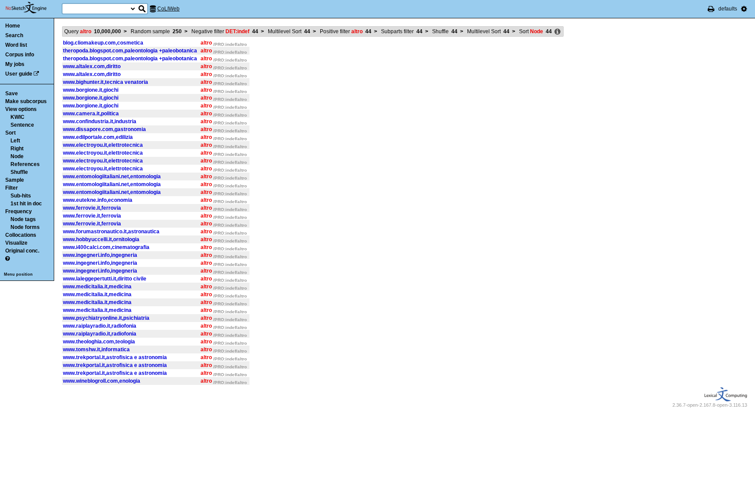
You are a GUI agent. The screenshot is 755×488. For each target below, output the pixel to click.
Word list (16, 45)
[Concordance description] (557, 32)
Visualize (16, 243)
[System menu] (744, 9)
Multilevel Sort (289, 31)
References (25, 164)
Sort (10, 133)
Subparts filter (402, 31)
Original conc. (22, 251)
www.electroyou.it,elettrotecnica (103, 145)
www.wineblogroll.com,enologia (101, 381)
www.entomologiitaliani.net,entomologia (112, 176)
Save (11, 93)
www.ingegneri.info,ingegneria (100, 255)
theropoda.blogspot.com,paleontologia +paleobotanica (130, 51)
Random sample (156, 31)
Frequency (18, 211)
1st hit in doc (26, 204)
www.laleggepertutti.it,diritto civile (104, 279)
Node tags (23, 219)
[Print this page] (711, 9)
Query (92, 31)
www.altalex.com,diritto (92, 66)
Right (17, 148)
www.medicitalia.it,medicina (97, 287)
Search (14, 35)
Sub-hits (20, 196)
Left (15, 141)
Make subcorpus (26, 101)
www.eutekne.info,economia (97, 200)
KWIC (17, 117)
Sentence (22, 125)
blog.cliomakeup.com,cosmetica (103, 43)
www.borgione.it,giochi (90, 90)
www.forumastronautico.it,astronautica (111, 231)
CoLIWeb (168, 9)
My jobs (14, 64)
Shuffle (19, 172)
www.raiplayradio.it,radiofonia (99, 326)
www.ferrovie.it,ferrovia (92, 208)
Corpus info (19, 55)
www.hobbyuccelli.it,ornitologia (101, 239)
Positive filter (345, 31)
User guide (18, 74)
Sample (14, 180)
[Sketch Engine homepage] (32, 8)
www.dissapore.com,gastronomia (104, 129)
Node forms (25, 227)
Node (17, 156)
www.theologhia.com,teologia (99, 342)
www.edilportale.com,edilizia (98, 137)
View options (21, 109)
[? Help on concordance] (7, 259)
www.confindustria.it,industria (99, 121)
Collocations (20, 235)
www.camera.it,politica (91, 114)
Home (12, 26)
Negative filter (224, 31)
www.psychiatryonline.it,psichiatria (106, 318)
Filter (11, 188)
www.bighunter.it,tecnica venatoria (105, 82)
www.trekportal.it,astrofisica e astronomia (115, 357)
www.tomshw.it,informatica (96, 349)
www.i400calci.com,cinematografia (106, 247)
